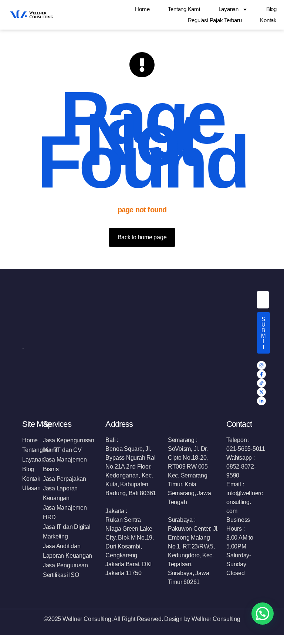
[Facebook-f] (261, 374)
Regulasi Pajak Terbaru (215, 20)
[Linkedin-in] (261, 400)
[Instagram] (261, 365)
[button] (262, 613)
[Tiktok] (261, 383)
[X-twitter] (261, 392)
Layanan (229, 9)
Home (142, 9)
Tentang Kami (184, 9)
